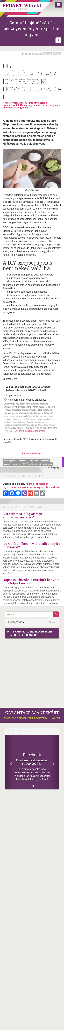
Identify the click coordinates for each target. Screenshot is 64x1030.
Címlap (52, 622)
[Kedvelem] (24, 439)
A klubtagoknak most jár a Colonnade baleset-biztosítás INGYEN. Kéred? (28, 388)
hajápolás (34, 460)
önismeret (47, 464)
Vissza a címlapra (32, 453)
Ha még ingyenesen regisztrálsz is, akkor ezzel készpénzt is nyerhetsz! (32, 485)
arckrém (17, 464)
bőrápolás (23, 460)
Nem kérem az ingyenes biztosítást (27, 399)
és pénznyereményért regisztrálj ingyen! (32, 715)
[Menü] (58, 5)
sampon (7, 464)
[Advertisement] (32, 672)
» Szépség (54, 467)
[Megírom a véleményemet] (9, 442)
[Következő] (55, 762)
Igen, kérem (14, 395)
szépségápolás (10, 460)
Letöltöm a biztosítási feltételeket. (30, 430)
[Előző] (9, 762)
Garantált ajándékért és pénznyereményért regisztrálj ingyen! (32, 28)
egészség (45, 460)
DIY (24, 464)
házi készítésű (35, 464)
